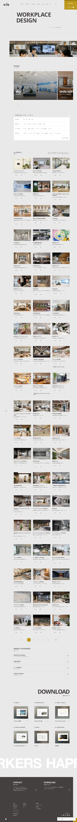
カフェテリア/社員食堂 (43, 128)
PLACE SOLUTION (16, 811)
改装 (26, 119)
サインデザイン (50, 128)
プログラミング (25, 133)
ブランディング (30, 133)
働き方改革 (38, 133)
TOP (48, 27)
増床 (32, 119)
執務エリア (32, 128)
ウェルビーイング (51, 133)
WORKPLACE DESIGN (58, 27)
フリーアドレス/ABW (57, 133)
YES (62, 819)
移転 (24, 119)
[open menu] (6, 411)
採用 (34, 133)
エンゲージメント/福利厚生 (44, 133)
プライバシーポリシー (39, 805)
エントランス (25, 128)
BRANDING (52, 27)
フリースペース (37, 128)
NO (70, 819)
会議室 (29, 128)
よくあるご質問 (38, 808)
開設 (29, 119)
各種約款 (37, 803)
